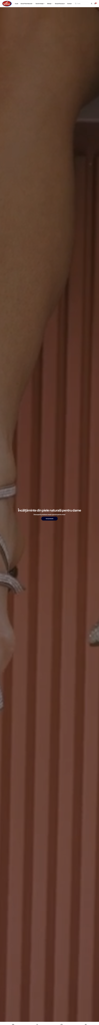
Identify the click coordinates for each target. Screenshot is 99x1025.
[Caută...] (75, 3)
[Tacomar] (7, 3)
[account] (91, 3)
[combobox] (81, 3)
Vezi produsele (49, 518)
